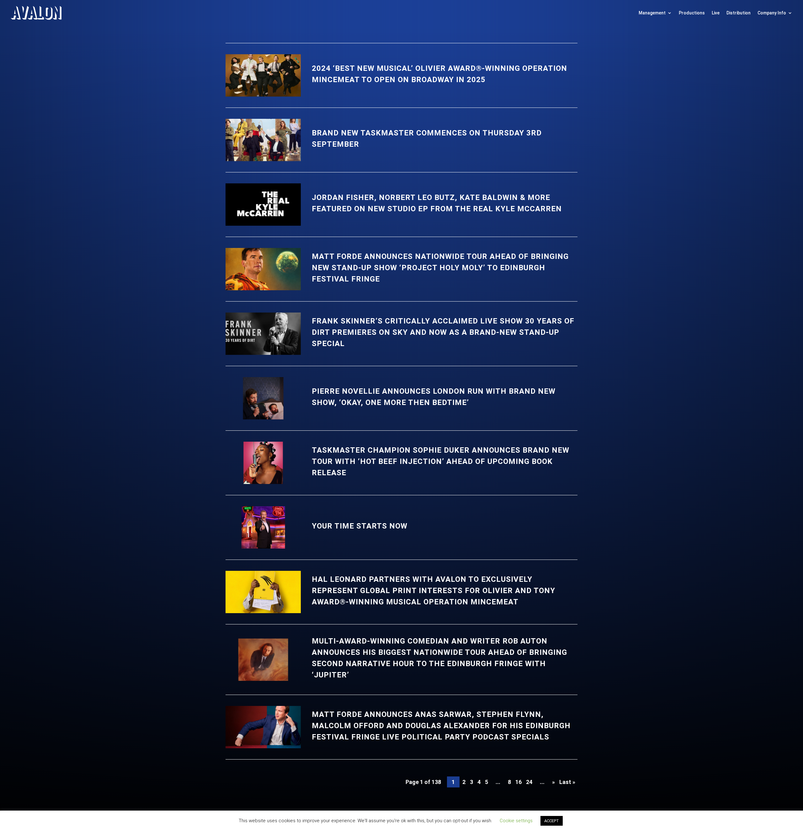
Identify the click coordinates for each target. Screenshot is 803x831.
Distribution (738, 12)
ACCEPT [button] (551, 820)
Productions (692, 12)
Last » (567, 782)
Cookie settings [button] (516, 820)
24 (529, 782)
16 (518, 782)
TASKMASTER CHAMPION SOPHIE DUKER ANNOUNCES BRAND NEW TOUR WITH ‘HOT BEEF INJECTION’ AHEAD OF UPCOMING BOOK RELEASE (440, 461)
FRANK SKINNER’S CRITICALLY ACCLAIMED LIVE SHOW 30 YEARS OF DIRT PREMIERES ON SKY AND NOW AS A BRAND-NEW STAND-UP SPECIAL (443, 332)
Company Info (772, 12)
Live (716, 12)
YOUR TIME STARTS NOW (359, 526)
